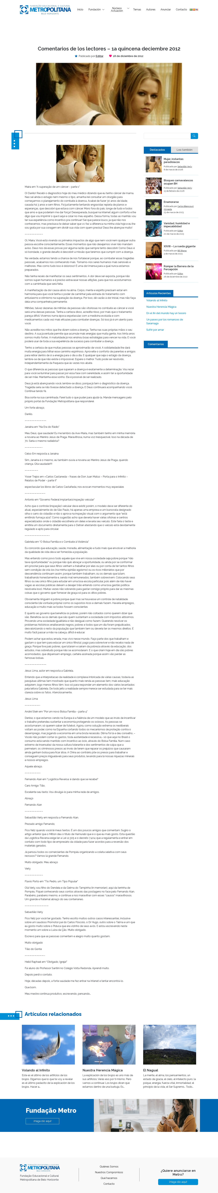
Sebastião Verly (184, 166)
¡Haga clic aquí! (42, 1121)
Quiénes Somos (109, 1166)
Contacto (181, 9)
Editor (180, 231)
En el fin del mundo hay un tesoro (166, 313)
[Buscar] (194, 136)
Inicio (80, 9)
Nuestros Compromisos (109, 1172)
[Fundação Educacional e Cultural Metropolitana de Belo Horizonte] (45, 9)
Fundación (94, 9)
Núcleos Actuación (117, 9)
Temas (137, 9)
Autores (150, 9)
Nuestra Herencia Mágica (161, 306)
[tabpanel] (171, 219)
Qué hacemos (109, 1178)
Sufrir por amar (155, 329)
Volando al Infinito (156, 300)
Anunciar (166, 9)
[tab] (157, 150)
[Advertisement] (109, 30)
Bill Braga (182, 250)
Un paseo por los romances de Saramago (164, 321)
